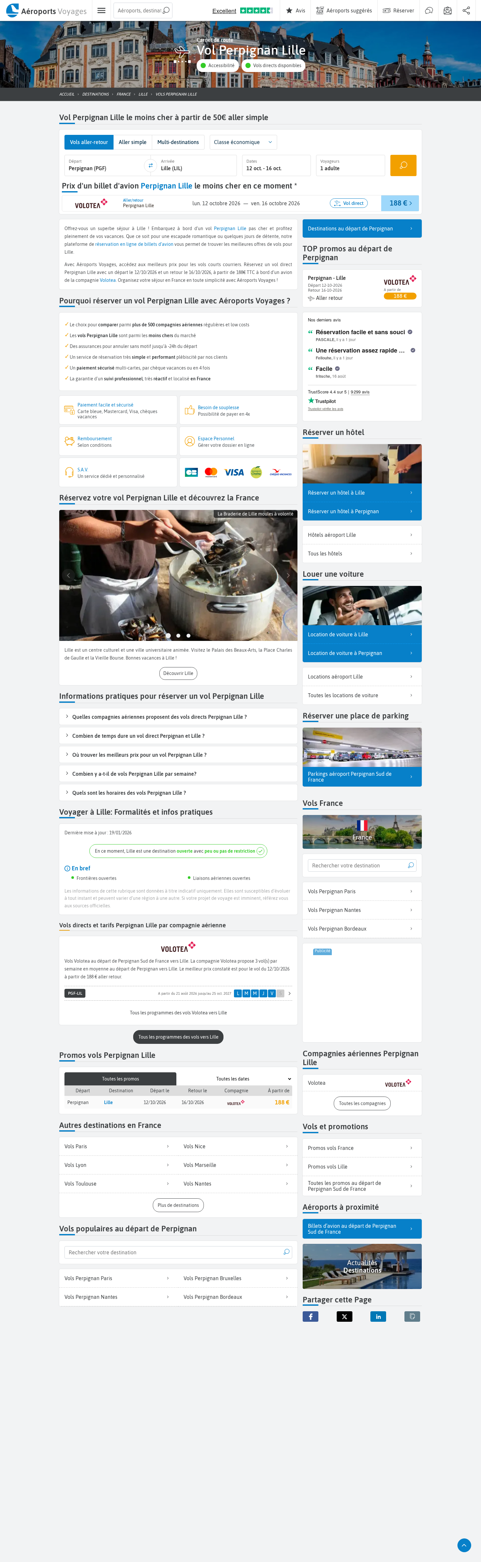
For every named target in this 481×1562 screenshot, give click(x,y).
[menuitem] (46, 10)
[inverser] (150, 165)
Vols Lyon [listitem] (75, 1165)
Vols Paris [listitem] (75, 1146)
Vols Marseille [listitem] (200, 1165)
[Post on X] (344, 1316)
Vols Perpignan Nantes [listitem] (90, 1297)
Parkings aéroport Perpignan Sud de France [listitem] (350, 777)
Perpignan (224, 228)
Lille (242, 228)
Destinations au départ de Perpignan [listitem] (350, 228)
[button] (218, 65)
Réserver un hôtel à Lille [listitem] (336, 493)
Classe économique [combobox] (237, 142)
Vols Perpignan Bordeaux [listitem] (213, 1297)
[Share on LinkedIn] (378, 1316)
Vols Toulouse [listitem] (80, 1184)
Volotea (108, 280)
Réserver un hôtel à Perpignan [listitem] (343, 511)
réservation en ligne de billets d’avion (134, 244)
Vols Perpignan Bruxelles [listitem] (212, 1278)
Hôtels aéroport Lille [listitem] (332, 535)
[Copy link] (412, 1316)
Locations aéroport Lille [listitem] (335, 677)
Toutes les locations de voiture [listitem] (343, 695)
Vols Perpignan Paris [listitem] (88, 1278)
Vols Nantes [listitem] (197, 1184)
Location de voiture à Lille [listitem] (338, 634)
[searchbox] (143, 10)
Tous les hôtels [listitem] (325, 553)
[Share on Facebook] (310, 1316)
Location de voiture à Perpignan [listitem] (345, 653)
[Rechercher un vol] (403, 165)
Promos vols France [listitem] (331, 1148)
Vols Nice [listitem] (194, 1146)
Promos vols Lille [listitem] (327, 1167)
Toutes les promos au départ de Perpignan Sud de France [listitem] (344, 1186)
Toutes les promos (120, 1078)
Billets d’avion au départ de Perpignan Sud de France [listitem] (352, 1229)
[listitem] (362, 1083)
